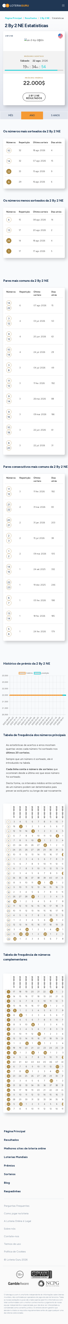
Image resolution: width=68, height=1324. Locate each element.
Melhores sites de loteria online (25, 1148)
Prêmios (9, 1165)
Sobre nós (9, 1228)
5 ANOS (55, 115)
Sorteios (9, 1174)
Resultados (31, 18)
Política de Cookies (15, 1251)
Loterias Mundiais (16, 1157)
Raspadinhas (12, 1191)
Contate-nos (11, 1236)
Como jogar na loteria (16, 1213)
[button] (63, 5)
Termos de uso (12, 1243)
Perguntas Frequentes (16, 1205)
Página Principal (13, 18)
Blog (7, 1182)
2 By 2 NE (44, 18)
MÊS (10, 115)
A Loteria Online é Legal (17, 1221)
